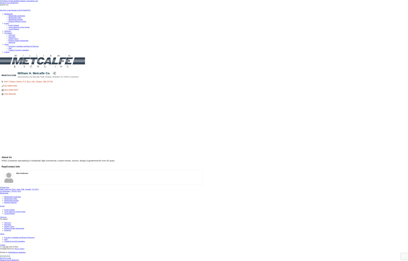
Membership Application (16, 16)
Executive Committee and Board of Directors (23, 46)
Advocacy (7, 31)
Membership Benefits (15, 19)
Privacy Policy (20, 249)
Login (9, 10)
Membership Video (14, 18)
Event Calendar (13, 25)
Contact (6, 52)
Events (6, 23)
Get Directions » (5, 191)
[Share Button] (54, 73)
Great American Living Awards (19, 27)
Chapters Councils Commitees (18, 50)
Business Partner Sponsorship (18, 40)
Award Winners (13, 29)
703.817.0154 (16, 191)
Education (11, 37)
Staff (10, 48)
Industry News (13, 39)
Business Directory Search (17, 21)
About (6, 44)
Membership (8, 14)
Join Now (3, 10)
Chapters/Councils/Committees (14, 241)
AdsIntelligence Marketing (17, 252)
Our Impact (8, 33)
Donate (9, 3)
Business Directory (10, 202)
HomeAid (11, 42)
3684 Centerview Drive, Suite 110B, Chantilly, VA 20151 (19, 189)
